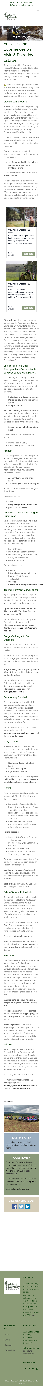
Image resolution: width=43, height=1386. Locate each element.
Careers (8, 1345)
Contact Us (10, 1350)
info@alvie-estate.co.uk (21, 5)
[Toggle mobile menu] (38, 11)
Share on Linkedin (27, 1206)
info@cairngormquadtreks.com (22, 505)
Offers (7, 1340)
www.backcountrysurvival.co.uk (18, 733)
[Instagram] (37, 1368)
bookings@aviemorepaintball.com (19, 1085)
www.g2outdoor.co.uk (14, 692)
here (33, 1315)
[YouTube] (33, 1368)
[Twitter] (29, 1368)
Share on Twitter (21, 1206)
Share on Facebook (14, 1206)
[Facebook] (26, 1368)
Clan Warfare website (20, 1088)
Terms (8, 1334)
